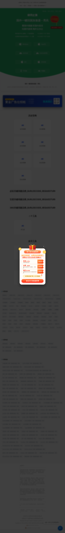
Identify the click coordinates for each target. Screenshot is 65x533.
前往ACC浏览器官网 (32, 281)
